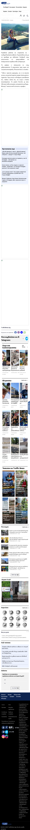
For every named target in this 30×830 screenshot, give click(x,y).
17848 (25, 522)
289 (19, 548)
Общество (17, 694)
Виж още (14, 575)
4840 (4, 434)
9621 (19, 372)
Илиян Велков (26, 20)
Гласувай (14, 688)
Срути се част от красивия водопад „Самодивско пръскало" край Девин (18, 531)
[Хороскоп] (15, 628)
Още (20, 11)
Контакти (4, 717)
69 (19, 533)
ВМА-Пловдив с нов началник (9, 666)
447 (19, 556)
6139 (22, 407)
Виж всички (23, 346)
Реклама (4, 707)
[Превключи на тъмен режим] (27, 15)
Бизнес (25, 7)
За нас (3, 705)
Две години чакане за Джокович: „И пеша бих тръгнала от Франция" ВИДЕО (7, 487)
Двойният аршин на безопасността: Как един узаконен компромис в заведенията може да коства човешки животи (16, 368)
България (12, 7)
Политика (19, 7)
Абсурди (3, 698)
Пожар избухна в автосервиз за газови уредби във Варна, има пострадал (19, 553)
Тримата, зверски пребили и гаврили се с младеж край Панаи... (15, 647)
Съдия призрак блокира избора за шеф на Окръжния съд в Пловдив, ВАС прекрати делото (5, 456)
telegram (21, 332)
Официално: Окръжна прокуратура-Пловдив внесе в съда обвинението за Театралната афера (6, 368)
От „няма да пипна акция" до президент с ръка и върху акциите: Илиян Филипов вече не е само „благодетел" (24, 401)
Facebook (15, 332)
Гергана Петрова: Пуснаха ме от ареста (5, 401)
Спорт (10, 11)
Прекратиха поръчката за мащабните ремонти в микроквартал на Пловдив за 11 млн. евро (15, 456)
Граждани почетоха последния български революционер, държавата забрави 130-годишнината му (21, 485)
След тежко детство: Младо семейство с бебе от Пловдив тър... (14, 652)
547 (12, 407)
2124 (22, 434)
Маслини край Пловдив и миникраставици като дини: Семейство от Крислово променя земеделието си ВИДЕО (21, 512)
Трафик (12, 696)
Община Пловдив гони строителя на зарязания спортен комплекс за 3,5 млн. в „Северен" (8, 513)
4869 (13, 434)
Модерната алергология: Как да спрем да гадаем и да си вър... (14, 598)
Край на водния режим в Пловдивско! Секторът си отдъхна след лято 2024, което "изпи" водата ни (24, 368)
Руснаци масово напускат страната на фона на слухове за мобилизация (18, 546)
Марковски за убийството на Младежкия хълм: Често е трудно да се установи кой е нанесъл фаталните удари (15, 429)
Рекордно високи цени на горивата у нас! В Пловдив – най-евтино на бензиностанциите (18, 568)
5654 (4, 407)
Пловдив (6, 7)
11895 (22, 374)
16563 (12, 522)
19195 (11, 601)
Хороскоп (4, 608)
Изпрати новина (29, 408)
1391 (20, 569)
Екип (9, 705)
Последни (5, 527)
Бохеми (18, 696)
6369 (19, 460)
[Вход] (21, 16)
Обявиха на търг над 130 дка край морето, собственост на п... (13, 662)
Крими (5, 11)
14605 (12, 495)
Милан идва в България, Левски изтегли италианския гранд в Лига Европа (24, 429)
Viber (18, 332)
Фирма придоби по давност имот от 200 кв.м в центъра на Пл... (14, 657)
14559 (4, 374)
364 (19, 541)
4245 (4, 462)
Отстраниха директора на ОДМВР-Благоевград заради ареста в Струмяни (15, 401)
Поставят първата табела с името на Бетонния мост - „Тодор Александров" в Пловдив (6, 429)
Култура (15, 11)
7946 (25, 495)
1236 (28, 460)
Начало (3, 694)
